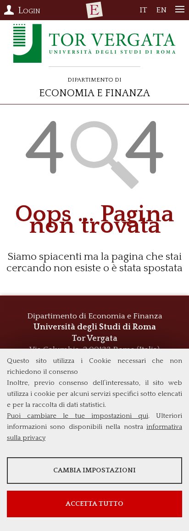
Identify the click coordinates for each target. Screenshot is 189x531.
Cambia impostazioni (94, 470)
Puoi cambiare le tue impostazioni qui (77, 416)
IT (143, 12)
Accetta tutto (94, 504)
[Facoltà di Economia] (94, 10)
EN (161, 12)
